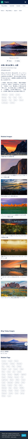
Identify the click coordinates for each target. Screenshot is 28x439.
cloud (14, 97)
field (13, 366)
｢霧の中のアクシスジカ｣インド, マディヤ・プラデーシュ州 (14, 257)
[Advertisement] (14, 27)
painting (10, 377)
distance (4, 393)
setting (17, 382)
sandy (3, 385)
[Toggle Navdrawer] (25, 2)
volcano (10, 374)
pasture (4, 369)
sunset (17, 94)
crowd (22, 390)
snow (16, 393)
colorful (10, 385)
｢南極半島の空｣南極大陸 (7, 156)
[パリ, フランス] (2, 48)
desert (3, 377)
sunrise (11, 94)
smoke (10, 393)
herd (20, 385)
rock (3, 371)
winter (3, 396)
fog (10, 97)
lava (9, 396)
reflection (4, 94)
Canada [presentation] (18, 5)
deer (10, 387)
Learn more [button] (13, 437)
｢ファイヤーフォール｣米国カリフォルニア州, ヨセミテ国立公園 (14, 176)
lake (20, 97)
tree (15, 385)
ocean (23, 379)
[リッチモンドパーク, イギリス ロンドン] (25, 48)
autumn (17, 377)
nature (21, 100)
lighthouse (4, 379)
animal (15, 387)
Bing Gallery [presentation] (4, 5)
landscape (5, 102)
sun (14, 371)
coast (3, 382)
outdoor (12, 102)
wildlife (22, 387)
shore (23, 382)
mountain (4, 100)
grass (8, 366)
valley (21, 369)
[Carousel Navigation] (14, 345)
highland (23, 374)
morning (4, 97)
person (16, 390)
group (3, 374)
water (15, 100)
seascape (10, 382)
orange (19, 366)
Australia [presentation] (12, 5)
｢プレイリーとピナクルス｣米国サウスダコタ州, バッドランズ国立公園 (13, 215)
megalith (16, 374)
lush (10, 369)
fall (22, 377)
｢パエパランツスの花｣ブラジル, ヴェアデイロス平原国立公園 (14, 236)
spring (22, 393)
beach (11, 379)
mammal (4, 387)
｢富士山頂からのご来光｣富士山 (9, 196)
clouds (19, 371)
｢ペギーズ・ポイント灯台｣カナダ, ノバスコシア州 (14, 277)
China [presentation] (24, 5)
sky (10, 100)
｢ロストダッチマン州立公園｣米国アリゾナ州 (13, 297)
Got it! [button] (23, 435)
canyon (15, 369)
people (10, 390)
